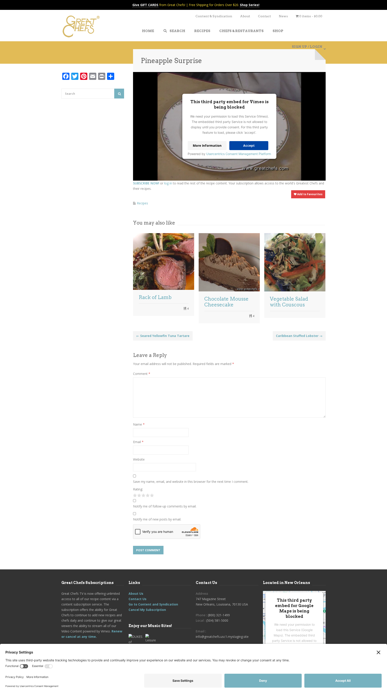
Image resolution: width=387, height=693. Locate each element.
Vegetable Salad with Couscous (289, 302)
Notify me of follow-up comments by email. (164, 506)
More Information (207, 145)
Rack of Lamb (155, 297)
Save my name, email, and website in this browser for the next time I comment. (190, 481)
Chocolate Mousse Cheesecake (226, 302)
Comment (141, 374)
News (283, 16)
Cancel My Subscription (147, 610)
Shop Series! (249, 5)
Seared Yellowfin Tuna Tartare (162, 336)
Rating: (138, 489)
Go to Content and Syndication (153, 604)
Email (138, 442)
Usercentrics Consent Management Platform (238, 154)
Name (139, 424)
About (245, 16)
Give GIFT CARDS (145, 5)
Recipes (142, 203)
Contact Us (137, 599)
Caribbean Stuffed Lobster (299, 336)
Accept (249, 145)
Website (139, 459)
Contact (264, 16)
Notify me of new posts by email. (157, 519)
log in (168, 183)
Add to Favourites (309, 194)
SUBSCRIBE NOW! (146, 183)
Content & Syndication (214, 16)
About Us (136, 593)
